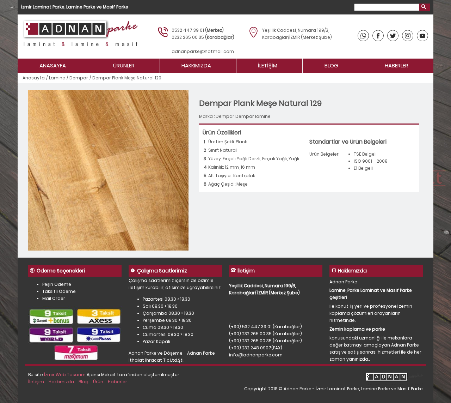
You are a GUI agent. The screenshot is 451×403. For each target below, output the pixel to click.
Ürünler (124, 65)
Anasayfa (52, 65)
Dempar (78, 78)
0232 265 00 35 (188, 37)
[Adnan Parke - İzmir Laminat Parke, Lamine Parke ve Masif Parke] (79, 36)
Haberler (396, 65)
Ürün (98, 382)
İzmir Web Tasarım (65, 375)
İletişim (267, 65)
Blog (331, 65)
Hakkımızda (196, 65)
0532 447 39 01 (188, 30)
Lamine (57, 78)
